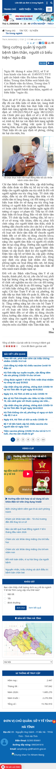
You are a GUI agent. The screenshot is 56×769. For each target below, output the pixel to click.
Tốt (9, 598)
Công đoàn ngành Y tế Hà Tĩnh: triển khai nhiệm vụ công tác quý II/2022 (29, 381)
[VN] (54, 721)
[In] (49, 42)
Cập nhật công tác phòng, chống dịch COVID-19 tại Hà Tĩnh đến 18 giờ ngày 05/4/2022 (28, 388)
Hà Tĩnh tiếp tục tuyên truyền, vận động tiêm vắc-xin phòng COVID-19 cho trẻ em (27, 374)
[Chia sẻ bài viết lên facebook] (40, 42)
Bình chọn (21, 608)
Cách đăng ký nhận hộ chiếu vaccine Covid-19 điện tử (27, 367)
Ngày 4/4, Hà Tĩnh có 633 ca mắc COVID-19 (25, 419)
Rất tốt (11, 594)
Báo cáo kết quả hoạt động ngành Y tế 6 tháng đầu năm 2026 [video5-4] (26, 530)
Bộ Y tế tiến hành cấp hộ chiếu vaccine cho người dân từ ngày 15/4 (26, 425)
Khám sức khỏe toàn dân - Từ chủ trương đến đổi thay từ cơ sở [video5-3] (26, 520)
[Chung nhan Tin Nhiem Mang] (28, 754)
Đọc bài (43, 63)
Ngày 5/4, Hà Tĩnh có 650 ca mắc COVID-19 (25, 394)
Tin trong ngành (14, 33)
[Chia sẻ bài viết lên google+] (46, 42)
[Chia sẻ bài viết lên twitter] (43, 42)
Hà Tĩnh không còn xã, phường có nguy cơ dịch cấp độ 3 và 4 (28, 414)
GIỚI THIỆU (25, 9)
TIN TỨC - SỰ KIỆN (43, 9)
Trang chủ (10, 9)
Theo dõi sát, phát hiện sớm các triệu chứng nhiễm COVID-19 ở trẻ (26, 360)
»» (43, 439)
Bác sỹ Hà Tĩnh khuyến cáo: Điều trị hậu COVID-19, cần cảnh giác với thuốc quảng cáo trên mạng (28, 399)
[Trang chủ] (7, 14)
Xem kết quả (35, 607)
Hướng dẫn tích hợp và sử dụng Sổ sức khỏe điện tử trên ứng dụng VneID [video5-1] (27, 500)
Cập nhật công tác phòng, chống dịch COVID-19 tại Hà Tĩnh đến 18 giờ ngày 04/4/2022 (28, 406)
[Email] (52, 42)
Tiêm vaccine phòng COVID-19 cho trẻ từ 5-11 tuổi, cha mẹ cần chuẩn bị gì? (27, 432)
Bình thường (14, 602)
